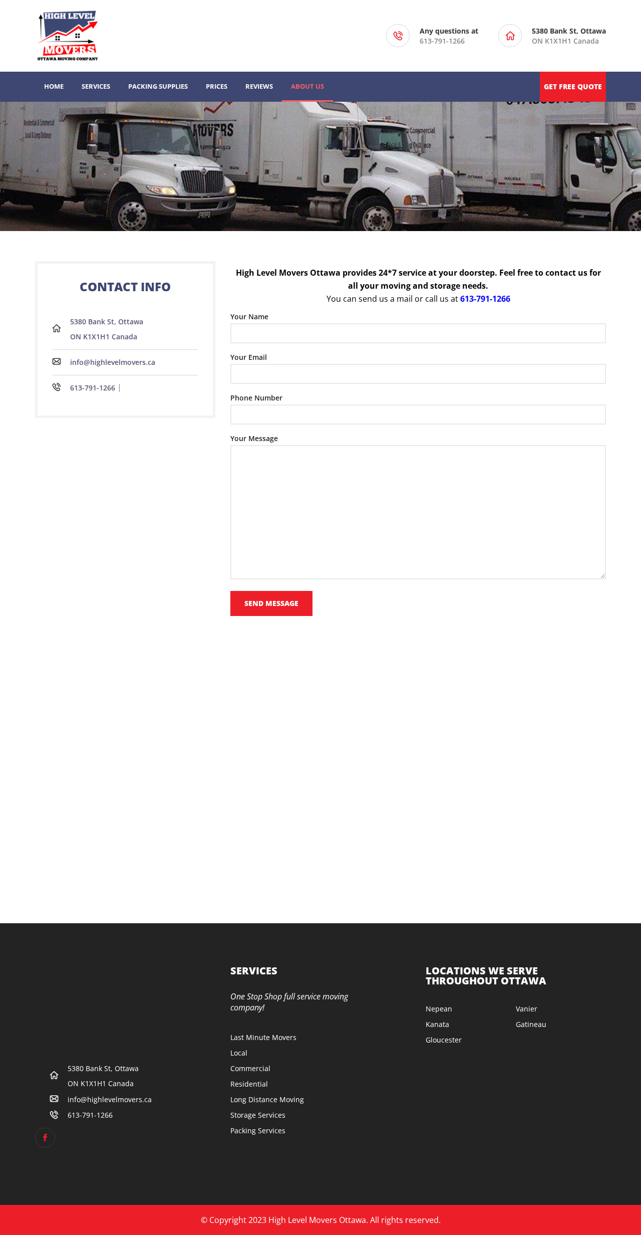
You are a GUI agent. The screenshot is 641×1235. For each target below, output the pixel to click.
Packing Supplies (158, 86)
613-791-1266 (442, 41)
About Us (307, 86)
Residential (249, 1084)
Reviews (259, 86)
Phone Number (256, 397)
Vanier (526, 1008)
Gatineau (531, 1024)
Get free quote (573, 86)
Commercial (250, 1068)
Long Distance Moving (267, 1099)
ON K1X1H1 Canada (569, 36)
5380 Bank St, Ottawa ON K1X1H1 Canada (106, 329)
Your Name (249, 316)
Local (238, 1053)
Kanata (437, 1024)
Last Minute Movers (263, 1037)
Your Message (254, 438)
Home (54, 86)
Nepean (439, 1008)
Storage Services (257, 1115)
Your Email (248, 357)
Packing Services (257, 1130)
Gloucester (444, 1040)
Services (96, 86)
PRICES (216, 86)
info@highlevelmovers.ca (112, 362)
